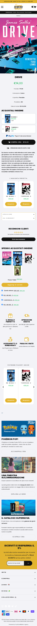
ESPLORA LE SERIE (18, 494)
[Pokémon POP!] (18, 429)
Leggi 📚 (6, 584)
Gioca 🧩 (6, 591)
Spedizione (7, 214)
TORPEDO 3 (26, 196)
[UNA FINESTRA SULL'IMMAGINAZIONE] (18, 465)
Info (4, 572)
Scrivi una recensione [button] (18, 239)
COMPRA (6, 578)
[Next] (33, 387)
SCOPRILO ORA (19, 537)
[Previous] (3, 387)
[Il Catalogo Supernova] (18, 508)
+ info (12, 120)
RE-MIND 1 (11, 196)
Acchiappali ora (18, 451)
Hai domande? (9, 218)
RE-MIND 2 (8, 304)
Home (18, 15)
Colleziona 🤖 (9, 597)
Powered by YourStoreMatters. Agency (18, 624)
